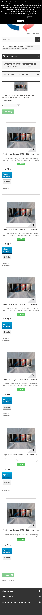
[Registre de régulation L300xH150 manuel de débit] (21, 513)
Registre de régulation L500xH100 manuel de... (21, 304)
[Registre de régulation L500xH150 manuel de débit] (21, 438)
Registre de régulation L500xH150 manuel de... (21, 455)
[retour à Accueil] (4, 46)
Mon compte (13, 13)
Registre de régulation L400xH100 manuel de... (21, 229)
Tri (2, 105)
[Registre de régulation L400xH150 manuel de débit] (21, 363)
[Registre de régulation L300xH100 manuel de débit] (21, 137)
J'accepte (20, 21)
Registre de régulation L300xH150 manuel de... (21, 530)
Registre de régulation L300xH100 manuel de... (21, 154)
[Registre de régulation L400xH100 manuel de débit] (21, 213)
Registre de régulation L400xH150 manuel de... (21, 380)
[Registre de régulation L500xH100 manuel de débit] (21, 288)
